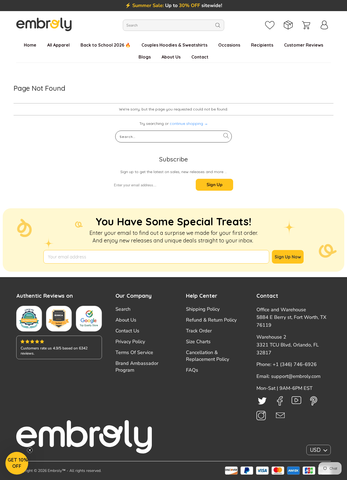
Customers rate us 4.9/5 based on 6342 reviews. (54, 351)
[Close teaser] (30, 450)
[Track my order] (288, 25)
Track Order (199, 330)
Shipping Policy (203, 309)
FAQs (192, 370)
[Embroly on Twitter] (262, 400)
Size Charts (198, 341)
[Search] (217, 25)
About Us (125, 320)
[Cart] (306, 25)
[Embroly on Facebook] (280, 401)
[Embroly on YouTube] (296, 400)
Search (122, 309)
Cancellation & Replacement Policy (207, 355)
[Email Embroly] (280, 415)
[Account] (324, 25)
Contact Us (127, 330)
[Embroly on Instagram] (261, 415)
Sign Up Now (288, 257)
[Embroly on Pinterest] (313, 401)
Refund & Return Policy (211, 320)
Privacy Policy (130, 341)
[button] (16, 463)
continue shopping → (189, 123)
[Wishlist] (270, 25)
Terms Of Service (134, 352)
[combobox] (173, 25)
